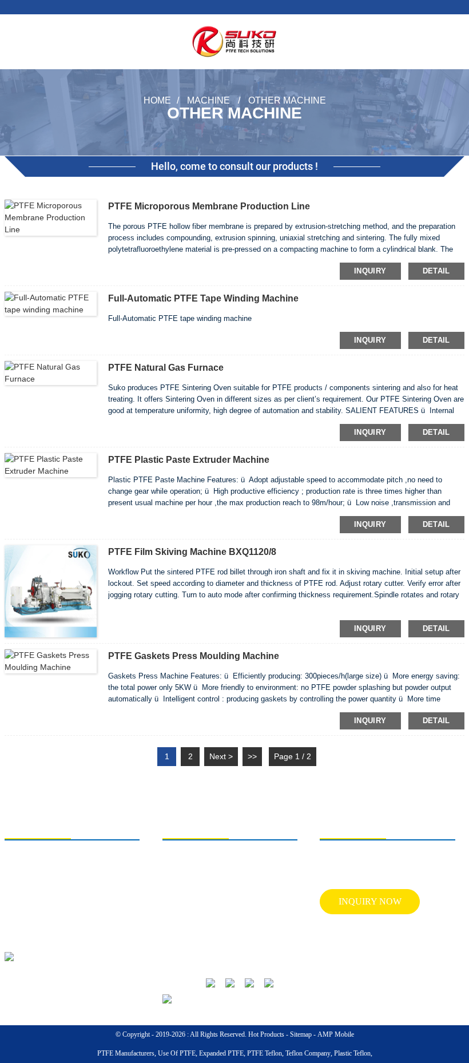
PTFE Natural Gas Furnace (166, 367)
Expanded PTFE (221, 1053)
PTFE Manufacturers (125, 1053)
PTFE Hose (178, 916)
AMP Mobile (335, 1034)
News (236, 916)
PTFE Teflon (264, 1053)
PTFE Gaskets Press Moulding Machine (193, 656)
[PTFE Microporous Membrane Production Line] (51, 216)
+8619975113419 (51, 880)
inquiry (370, 271)
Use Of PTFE (177, 1053)
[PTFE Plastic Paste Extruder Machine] (51, 464)
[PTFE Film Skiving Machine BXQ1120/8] (51, 590)
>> (252, 756)
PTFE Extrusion (184, 861)
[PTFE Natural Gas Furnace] (51, 372)
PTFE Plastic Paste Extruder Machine (188, 460)
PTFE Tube (178, 879)
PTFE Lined (179, 898)
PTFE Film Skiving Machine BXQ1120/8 (192, 552)
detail (436, 271)
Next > (221, 756)
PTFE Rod (177, 934)
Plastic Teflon (352, 1053)
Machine (208, 100)
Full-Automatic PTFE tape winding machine (203, 298)
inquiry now (370, 901)
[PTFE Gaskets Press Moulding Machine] (51, 660)
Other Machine (287, 100)
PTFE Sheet (178, 953)
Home (157, 100)
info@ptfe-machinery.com (62, 902)
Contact (238, 934)
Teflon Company (308, 1053)
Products (240, 898)
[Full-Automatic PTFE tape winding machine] (51, 303)
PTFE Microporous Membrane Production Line (209, 206)
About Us (241, 861)
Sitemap (301, 1034)
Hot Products (266, 1034)
